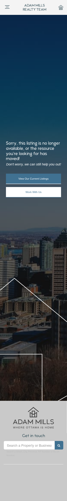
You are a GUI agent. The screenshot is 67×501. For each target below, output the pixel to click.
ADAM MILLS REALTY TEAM (34, 7)
